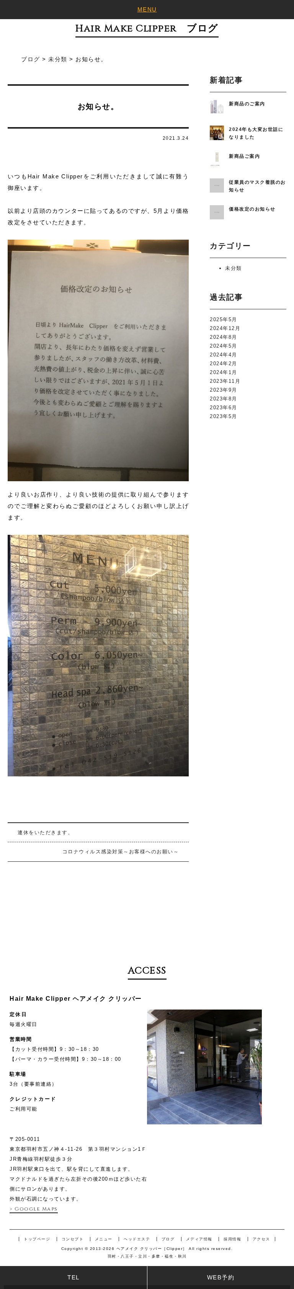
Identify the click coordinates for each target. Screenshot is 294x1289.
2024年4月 (223, 355)
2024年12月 (225, 328)
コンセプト (73, 1239)
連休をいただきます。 (45, 832)
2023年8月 (223, 399)
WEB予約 (221, 1277)
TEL (73, 1277)
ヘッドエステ (137, 1239)
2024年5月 (223, 346)
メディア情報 (199, 1239)
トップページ (37, 1239)
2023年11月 (225, 381)
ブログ (168, 1239)
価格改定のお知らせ (252, 209)
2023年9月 (223, 390)
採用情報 (232, 1239)
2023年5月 (223, 416)
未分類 (233, 268)
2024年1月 (223, 372)
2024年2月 (223, 363)
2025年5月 (223, 319)
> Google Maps (34, 1209)
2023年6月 (223, 407)
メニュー (104, 1239)
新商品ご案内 (244, 156)
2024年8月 (223, 337)
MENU (147, 9)
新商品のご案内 (247, 103)
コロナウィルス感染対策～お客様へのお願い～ (120, 851)
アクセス (261, 1239)
